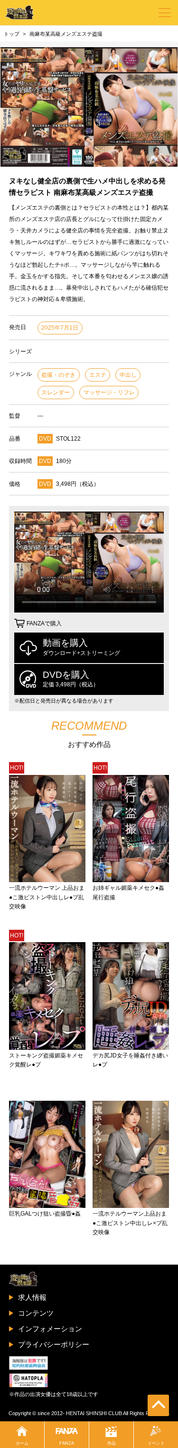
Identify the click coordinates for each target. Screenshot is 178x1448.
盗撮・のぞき (58, 375)
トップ (11, 34)
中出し (128, 375)
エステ (97, 375)
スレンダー (55, 392)
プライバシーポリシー (53, 1344)
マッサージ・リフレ (109, 392)
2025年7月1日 (59, 327)
